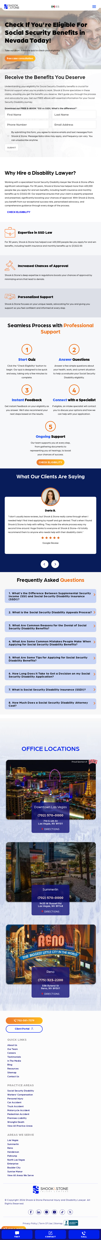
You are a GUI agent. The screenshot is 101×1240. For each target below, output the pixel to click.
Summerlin (13, 1144)
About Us (12, 1045)
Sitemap (11, 1072)
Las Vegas (12, 1140)
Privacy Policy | (31, 1223)
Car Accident (14, 1102)
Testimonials (14, 1057)
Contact (50, 1236)
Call (84, 1236)
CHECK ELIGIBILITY (18, 211)
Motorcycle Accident (18, 1110)
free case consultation (20, 58)
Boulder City (14, 1167)
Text (17, 1236)
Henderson (13, 1152)
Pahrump (12, 1156)
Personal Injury (15, 1098)
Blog (9, 1064)
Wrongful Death (15, 1122)
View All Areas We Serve (20, 1175)
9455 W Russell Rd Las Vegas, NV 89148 (50, 904)
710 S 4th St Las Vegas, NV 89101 (50, 822)
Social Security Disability (20, 1091)
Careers (11, 1053)
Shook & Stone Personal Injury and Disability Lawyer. (56, 1199)
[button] (45, 564)
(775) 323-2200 (50, 979)
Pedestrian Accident (18, 1114)
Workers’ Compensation (20, 1094)
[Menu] (94, 6)
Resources (13, 1068)
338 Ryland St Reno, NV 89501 (50, 987)
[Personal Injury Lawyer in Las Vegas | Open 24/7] (11, 6)
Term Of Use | (46, 1223)
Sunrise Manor (15, 1171)
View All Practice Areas (20, 1126)
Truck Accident (15, 1106)
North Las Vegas (16, 1160)
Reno (10, 1148)
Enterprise (12, 1163)
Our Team (12, 1049)
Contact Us (13, 1076)
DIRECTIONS (52, 829)
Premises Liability (17, 1118)
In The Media (14, 1061)
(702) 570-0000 (51, 815)
